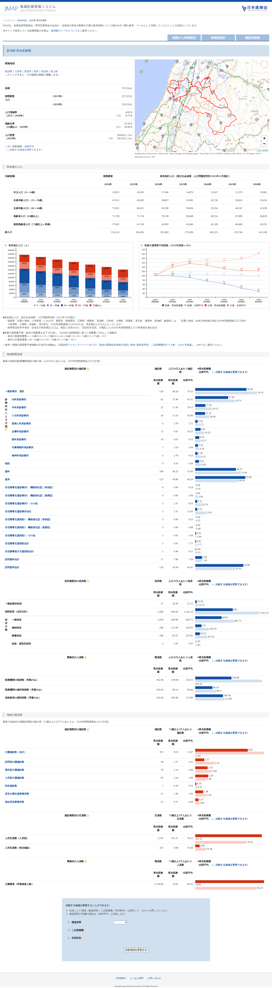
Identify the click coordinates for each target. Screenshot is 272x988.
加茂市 (27, 71)
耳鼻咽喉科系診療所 (22, 447)
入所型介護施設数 (14, 777)
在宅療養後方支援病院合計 (19, 551)
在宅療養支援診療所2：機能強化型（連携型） (29, 495)
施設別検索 (252, 37)
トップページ (9, 20)
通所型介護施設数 (14, 769)
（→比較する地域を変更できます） (230, 372)
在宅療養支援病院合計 (17, 543)
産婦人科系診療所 (21, 423)
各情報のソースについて (64, 30)
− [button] (264, 143)
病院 (7, 463)
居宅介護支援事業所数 (17, 793)
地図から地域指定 (184, 37)
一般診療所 (11, 391)
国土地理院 (263, 150)
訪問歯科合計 (12, 559)
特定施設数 (11, 785)
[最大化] (264, 64)
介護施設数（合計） (16, 752)
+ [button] (264, 138)
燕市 (36, 71)
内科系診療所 (19, 399)
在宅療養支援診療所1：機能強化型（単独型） (29, 487)
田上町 (54, 71)
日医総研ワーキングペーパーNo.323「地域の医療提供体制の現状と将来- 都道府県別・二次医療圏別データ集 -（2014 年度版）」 (127, 344)
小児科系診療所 (20, 415)
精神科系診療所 (20, 455)
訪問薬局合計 (12, 567)
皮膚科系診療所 (20, 431)
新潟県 (8, 71)
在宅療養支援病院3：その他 (20, 535)
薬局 (7, 479)
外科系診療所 (19, 407)
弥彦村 (44, 71)
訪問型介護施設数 (14, 761)
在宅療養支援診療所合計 (18, 511)
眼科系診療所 (19, 439)
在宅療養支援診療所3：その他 (21, 503)
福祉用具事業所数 (14, 801)
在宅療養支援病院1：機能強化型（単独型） (28, 519)
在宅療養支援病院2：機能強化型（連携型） (28, 527)
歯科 (7, 471)
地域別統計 (22, 20)
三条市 (18, 71)
